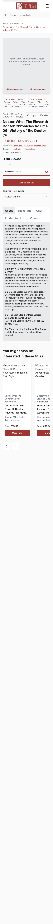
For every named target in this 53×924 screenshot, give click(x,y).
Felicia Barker (40, 145)
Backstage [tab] (25, 210)
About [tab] (9, 210)
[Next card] (15, 446)
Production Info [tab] (15, 218)
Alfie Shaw (28, 145)
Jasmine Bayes (12, 420)
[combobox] (26, 196)
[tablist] (26, 214)
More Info (17, 433)
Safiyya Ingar (30, 149)
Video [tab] (34, 218)
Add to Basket (26, 182)
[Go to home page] (26, 5)
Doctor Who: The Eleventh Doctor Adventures (13, 398)
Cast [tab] (39, 210)
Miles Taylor (19, 417)
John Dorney (18, 145)
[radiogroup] (26, 172)
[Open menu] (6, 6)
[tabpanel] (26, 281)
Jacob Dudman (17, 149)
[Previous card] (6, 446)
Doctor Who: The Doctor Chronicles (13, 115)
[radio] (26, 172)
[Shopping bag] (47, 6)
